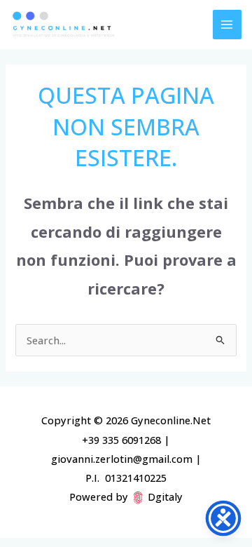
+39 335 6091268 (121, 440)
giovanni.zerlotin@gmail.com (121, 459)
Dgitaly (165, 496)
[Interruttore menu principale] (227, 24)
